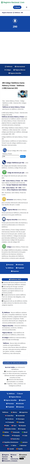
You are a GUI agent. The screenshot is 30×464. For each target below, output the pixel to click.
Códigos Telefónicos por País (15, 162)
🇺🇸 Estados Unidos (10, 429)
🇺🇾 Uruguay (21, 429)
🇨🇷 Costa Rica (9, 415)
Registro (23, 400)
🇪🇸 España (19, 449)
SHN (25, 181)
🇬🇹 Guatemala (20, 415)
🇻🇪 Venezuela (15, 432)
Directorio (9, 199)
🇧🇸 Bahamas (22, 445)
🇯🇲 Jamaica (24, 442)
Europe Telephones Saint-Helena (17, 185)
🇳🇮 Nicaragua (20, 419)
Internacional (20, 66)
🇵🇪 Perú (13, 425)
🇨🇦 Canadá (10, 449)
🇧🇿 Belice (13, 445)
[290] (15, 20)
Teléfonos (9, 66)
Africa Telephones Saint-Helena (17, 190)
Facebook (24, 455)
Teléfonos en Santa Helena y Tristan (13, 107)
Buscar (18, 7)
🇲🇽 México (14, 412)
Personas (10, 264)
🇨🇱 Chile (6, 425)
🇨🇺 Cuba (24, 435)
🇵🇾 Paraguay (16, 435)
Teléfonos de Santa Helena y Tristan (13, 117)
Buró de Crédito (10, 367)
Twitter (23, 457)
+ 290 (3, 181)
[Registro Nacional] (26, 7)
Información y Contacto (14, 460)
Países (5, 459)
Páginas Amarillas (15, 73)
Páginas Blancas (20, 70)
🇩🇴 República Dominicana (10, 442)
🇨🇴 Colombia (20, 422)
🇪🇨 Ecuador (6, 435)
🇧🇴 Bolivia (6, 432)
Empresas (15, 271)
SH (22, 181)
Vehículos (20, 264)
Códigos (8, 70)
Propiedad (20, 268)
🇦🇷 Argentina (23, 412)
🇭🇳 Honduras (10, 419)
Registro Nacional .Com (13, 2)
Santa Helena (10, 188)
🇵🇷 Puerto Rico (14, 439)
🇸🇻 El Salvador (10, 422)
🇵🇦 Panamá (22, 425)
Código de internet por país (16, 173)
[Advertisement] (15, 48)
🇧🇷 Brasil (24, 432)
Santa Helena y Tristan (13, 181)
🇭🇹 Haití (5, 445)
